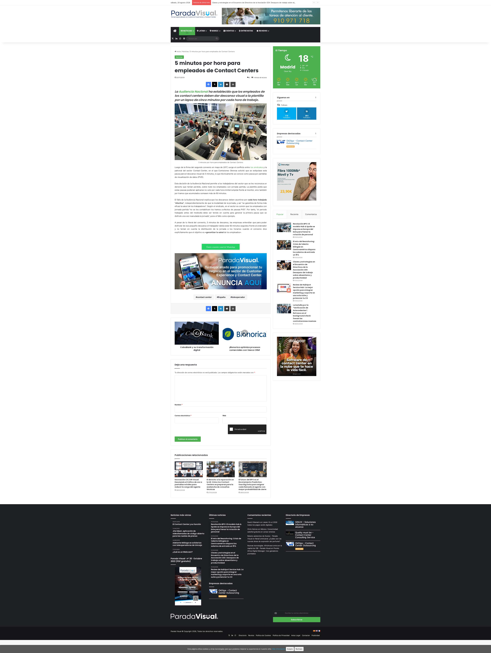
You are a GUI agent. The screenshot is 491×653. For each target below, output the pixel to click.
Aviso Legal (295, 635)
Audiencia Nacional (194, 92)
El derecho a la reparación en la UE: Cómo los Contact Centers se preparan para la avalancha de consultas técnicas (220, 484)
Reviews (263, 31)
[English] (316, 631)
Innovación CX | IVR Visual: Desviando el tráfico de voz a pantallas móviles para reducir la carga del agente (188, 483)
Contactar (306, 635)
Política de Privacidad (281, 635)
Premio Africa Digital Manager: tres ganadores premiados (263, 551)
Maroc (215, 31)
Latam (201, 31)
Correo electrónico (183, 416)
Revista (251, 635)
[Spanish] (314, 631)
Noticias (187, 31)
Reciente (294, 214)
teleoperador (238, 297)
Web (224, 416)
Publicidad (316, 635)
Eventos (229, 31)
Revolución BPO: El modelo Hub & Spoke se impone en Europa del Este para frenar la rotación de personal (304, 229)
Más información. (279, 649)
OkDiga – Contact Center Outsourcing (299, 141)
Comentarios (311, 214)
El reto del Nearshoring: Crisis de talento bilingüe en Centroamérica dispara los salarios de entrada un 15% (304, 248)
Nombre (178, 405)
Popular (279, 214)
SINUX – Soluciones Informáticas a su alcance (305, 524)
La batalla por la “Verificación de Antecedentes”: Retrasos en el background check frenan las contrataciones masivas (304, 313)
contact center (204, 297)
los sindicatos (256, 167)
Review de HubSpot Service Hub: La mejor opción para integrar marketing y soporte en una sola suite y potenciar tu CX (304, 291)
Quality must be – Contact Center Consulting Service (305, 535)
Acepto (290, 649)
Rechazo (299, 649)
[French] (319, 631)
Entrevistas (246, 31)
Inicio (178, 51)
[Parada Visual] (194, 14)
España (221, 297)
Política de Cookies (263, 635)
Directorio (243, 635)
